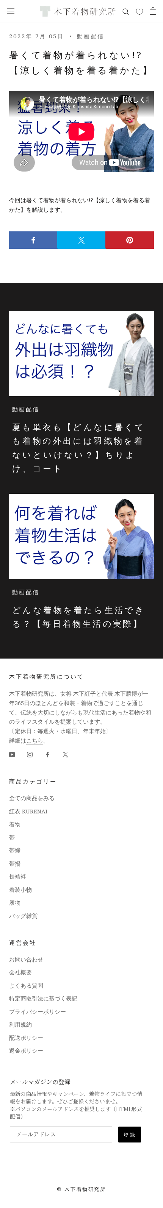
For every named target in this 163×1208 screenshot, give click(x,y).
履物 (14, 902)
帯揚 (14, 863)
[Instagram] (30, 754)
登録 (129, 1134)
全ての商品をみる (32, 798)
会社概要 (20, 972)
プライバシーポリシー (37, 1011)
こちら (34, 740)
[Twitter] (65, 754)
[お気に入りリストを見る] (139, 11)
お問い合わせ (26, 959)
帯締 (14, 850)
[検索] (125, 11)
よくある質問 (26, 985)
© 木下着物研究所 (81, 1189)
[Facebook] (47, 754)
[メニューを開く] (10, 11)
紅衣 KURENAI (28, 811)
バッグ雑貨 (23, 915)
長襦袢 (17, 876)
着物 (14, 824)
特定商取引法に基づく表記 (43, 998)
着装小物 (20, 889)
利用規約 (20, 1024)
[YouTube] (12, 754)
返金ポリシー (26, 1050)
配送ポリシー (26, 1037)
